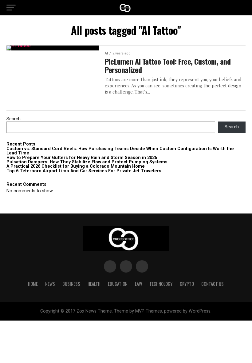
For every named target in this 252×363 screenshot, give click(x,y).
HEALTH (94, 284)
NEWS (50, 284)
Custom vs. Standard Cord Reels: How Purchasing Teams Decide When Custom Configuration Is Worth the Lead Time (120, 151)
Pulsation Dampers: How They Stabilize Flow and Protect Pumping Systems (86, 162)
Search (13, 119)
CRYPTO (187, 284)
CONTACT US (212, 284)
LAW (138, 284)
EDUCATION (118, 284)
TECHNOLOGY (160, 284)
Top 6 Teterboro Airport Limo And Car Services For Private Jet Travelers (83, 171)
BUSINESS (71, 284)
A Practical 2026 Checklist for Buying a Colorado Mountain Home (75, 166)
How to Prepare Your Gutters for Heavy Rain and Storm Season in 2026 (81, 157)
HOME (33, 284)
